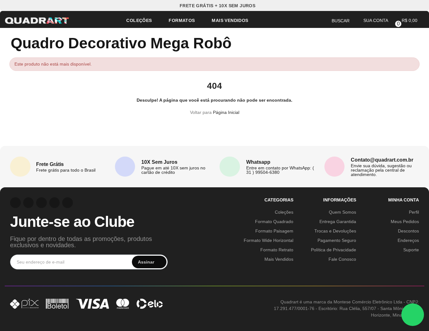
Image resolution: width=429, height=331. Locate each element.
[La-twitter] (67, 202)
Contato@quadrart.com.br (382, 160)
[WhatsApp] (412, 314)
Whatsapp (258, 162)
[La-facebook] (54, 202)
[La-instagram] (15, 202)
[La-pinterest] (28, 202)
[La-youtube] (41, 202)
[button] (214, 5)
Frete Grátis (50, 164)
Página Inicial (226, 112)
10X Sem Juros (159, 162)
